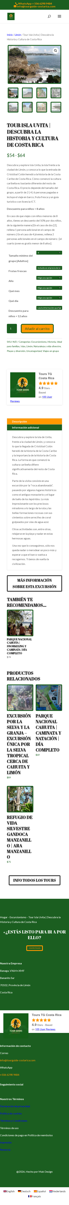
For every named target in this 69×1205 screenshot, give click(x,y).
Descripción (19, 421)
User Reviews (45, 1029)
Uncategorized (34, 351)
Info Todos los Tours (34, 880)
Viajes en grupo (51, 351)
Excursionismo (39, 341)
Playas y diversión (16, 351)
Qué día (13, 300)
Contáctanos (34, 948)
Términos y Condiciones (13, 1120)
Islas (23, 346)
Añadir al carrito (37, 329)
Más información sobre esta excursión (34, 583)
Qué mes (14, 290)
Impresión (6, 1142)
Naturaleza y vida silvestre (47, 346)
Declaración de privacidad (15, 1106)
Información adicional (25, 427)
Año (11, 280)
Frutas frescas (18, 271)
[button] (56, 51)
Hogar (4, 917)
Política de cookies (11, 1113)
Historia (52, 341)
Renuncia (5, 1149)
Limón (18, 34)
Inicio (10, 34)
